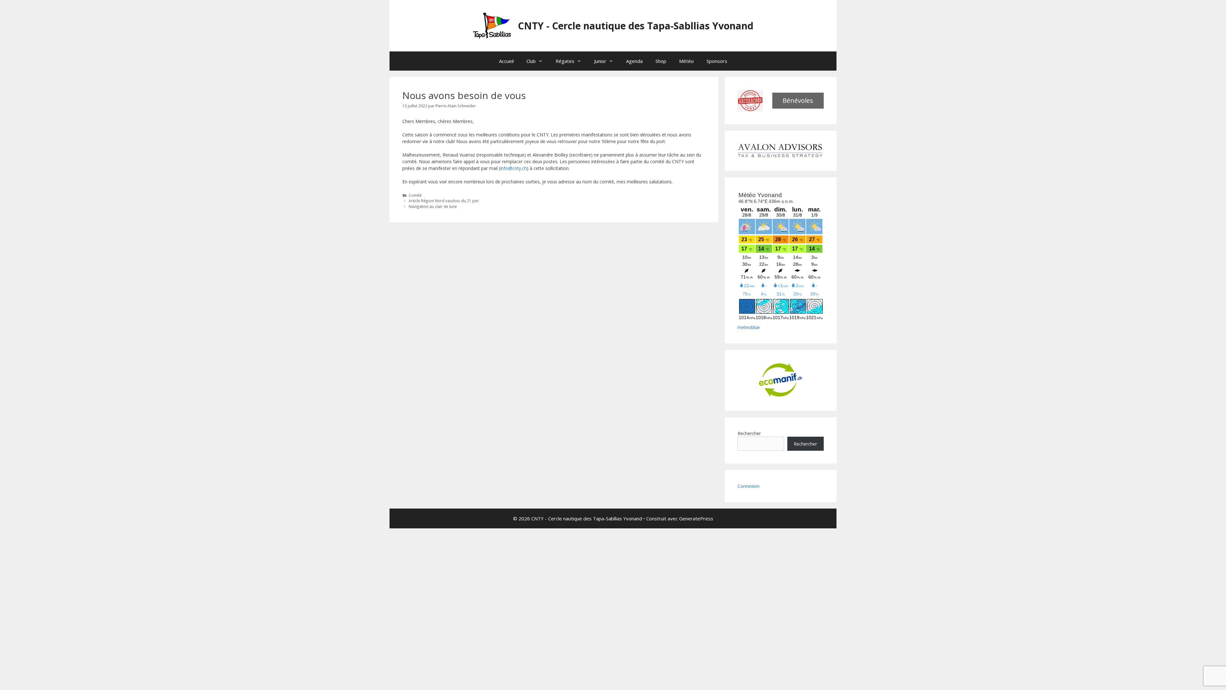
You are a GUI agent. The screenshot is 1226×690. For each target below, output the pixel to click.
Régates (565, 61)
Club (531, 61)
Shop (660, 61)
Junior (600, 61)
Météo (686, 61)
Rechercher (749, 433)
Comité (415, 195)
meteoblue (749, 327)
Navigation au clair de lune (433, 206)
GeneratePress (696, 518)
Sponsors (717, 61)
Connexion (749, 486)
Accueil (506, 61)
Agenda (634, 61)
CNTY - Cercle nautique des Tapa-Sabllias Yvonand (635, 25)
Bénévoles (798, 100)
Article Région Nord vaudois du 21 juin (444, 200)
